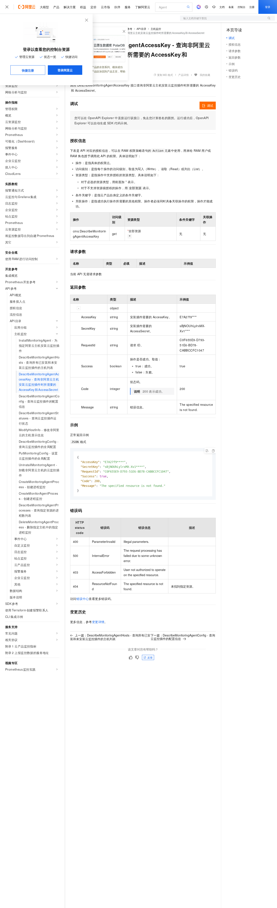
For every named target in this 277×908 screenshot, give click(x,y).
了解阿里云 (142, 7)
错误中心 (82, 598)
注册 (251, 7)
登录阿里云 (65, 70)
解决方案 (70, 7)
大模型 (44, 7)
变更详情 (98, 622)
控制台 (241, 7)
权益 (83, 7)
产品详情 (183, 75)
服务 (128, 7)
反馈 (150, 657)
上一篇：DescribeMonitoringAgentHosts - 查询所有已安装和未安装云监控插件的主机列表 (110, 637)
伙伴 (117, 7)
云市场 (105, 7)
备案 (231, 7)
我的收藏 (205, 75)
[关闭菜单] (7, 7)
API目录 (141, 28)
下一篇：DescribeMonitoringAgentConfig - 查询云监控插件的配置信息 (183, 637)
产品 (56, 7)
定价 (93, 7)
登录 (267, 7)
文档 (222, 7)
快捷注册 (28, 70)
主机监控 (156, 28)
